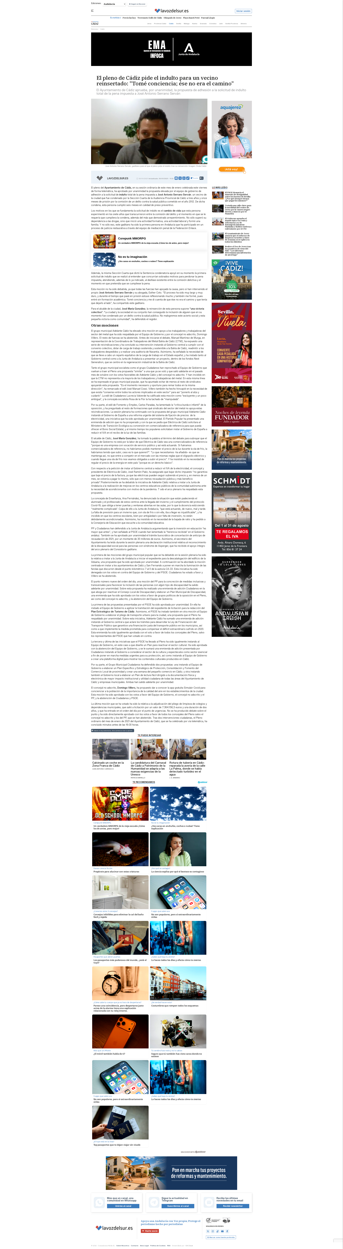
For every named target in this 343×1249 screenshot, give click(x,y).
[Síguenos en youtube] (222, 1231)
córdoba (212, 24)
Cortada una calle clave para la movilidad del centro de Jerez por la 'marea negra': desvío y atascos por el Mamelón (238, 210)
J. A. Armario (174, 778)
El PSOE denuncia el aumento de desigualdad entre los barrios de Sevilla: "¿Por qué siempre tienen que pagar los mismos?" (238, 197)
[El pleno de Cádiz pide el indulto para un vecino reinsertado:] (171, 11)
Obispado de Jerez (172, 18)
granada (203, 24)
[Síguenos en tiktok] (218, 1231)
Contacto (134, 1246)
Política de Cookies (158, 1246)
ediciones (94, 29)
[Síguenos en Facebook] (227, 1231)
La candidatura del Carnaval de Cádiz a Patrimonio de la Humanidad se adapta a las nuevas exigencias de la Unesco (148, 768)
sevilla (178, 24)
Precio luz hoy (129, 18)
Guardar (195, 178)
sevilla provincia (231, 24)
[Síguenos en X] (208, 1231)
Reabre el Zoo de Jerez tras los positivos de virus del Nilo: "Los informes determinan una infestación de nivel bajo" (238, 251)
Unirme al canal (123, 1206)
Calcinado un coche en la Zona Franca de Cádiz (108, 764)
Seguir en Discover (138, 4)
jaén (221, 24)
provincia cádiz (160, 24)
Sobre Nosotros (122, 1246)
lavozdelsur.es (117, 178)
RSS (168, 1246)
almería (244, 24)
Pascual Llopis (208, 18)
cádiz (171, 24)
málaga (186, 24)
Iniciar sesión (243, 11)
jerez (149, 24)
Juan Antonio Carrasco (103, 769)
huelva (194, 24)
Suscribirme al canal (178, 1206)
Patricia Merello (138, 778)
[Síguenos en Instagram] (213, 1231)
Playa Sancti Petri (191, 18)
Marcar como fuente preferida (221, 1237)
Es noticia (115, 18)
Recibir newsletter (233, 1206)
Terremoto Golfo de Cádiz (149, 18)
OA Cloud (189, 1246)
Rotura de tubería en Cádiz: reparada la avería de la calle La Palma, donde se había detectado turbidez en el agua (187, 768)
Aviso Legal (144, 1246)
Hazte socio (151, 1231)
